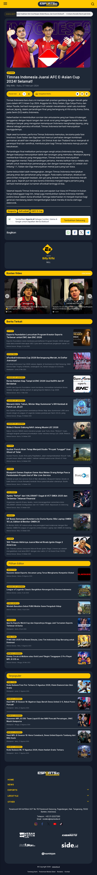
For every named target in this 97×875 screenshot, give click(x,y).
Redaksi (60, 872)
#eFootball (24, 211)
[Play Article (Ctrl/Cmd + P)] (77, 94)
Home (11, 779)
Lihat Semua (86, 273)
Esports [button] (12, 790)
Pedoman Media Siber (47, 872)
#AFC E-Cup (37, 211)
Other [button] (11, 802)
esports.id (56, 867)
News (11, 784)
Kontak (67, 872)
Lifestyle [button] (13, 796)
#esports (12, 211)
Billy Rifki (11, 85)
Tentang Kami (32, 872)
